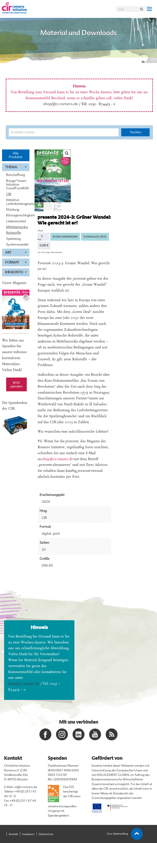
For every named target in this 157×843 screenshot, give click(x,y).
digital (46, 533)
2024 (46, 502)
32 (44, 549)
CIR (8, 194)
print (56, 533)
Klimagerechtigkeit (15, 215)
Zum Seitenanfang (117, 833)
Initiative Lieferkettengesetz (15, 202)
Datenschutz (46, 834)
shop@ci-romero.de (60, 104)
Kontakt (13, 834)
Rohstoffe (13, 233)
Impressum (28, 834)
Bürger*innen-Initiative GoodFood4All (15, 184)
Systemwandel (15, 244)
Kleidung (12, 209)
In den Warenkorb (65, 236)
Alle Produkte (15, 155)
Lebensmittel (15, 221)
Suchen (135, 132)
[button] (67, 153)
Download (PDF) (95, 236)
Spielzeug (13, 239)
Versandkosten (56, 252)
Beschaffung (15, 175)
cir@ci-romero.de (25, 787)
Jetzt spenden (16, 384)
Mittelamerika (15, 227)
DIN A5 (47, 565)
